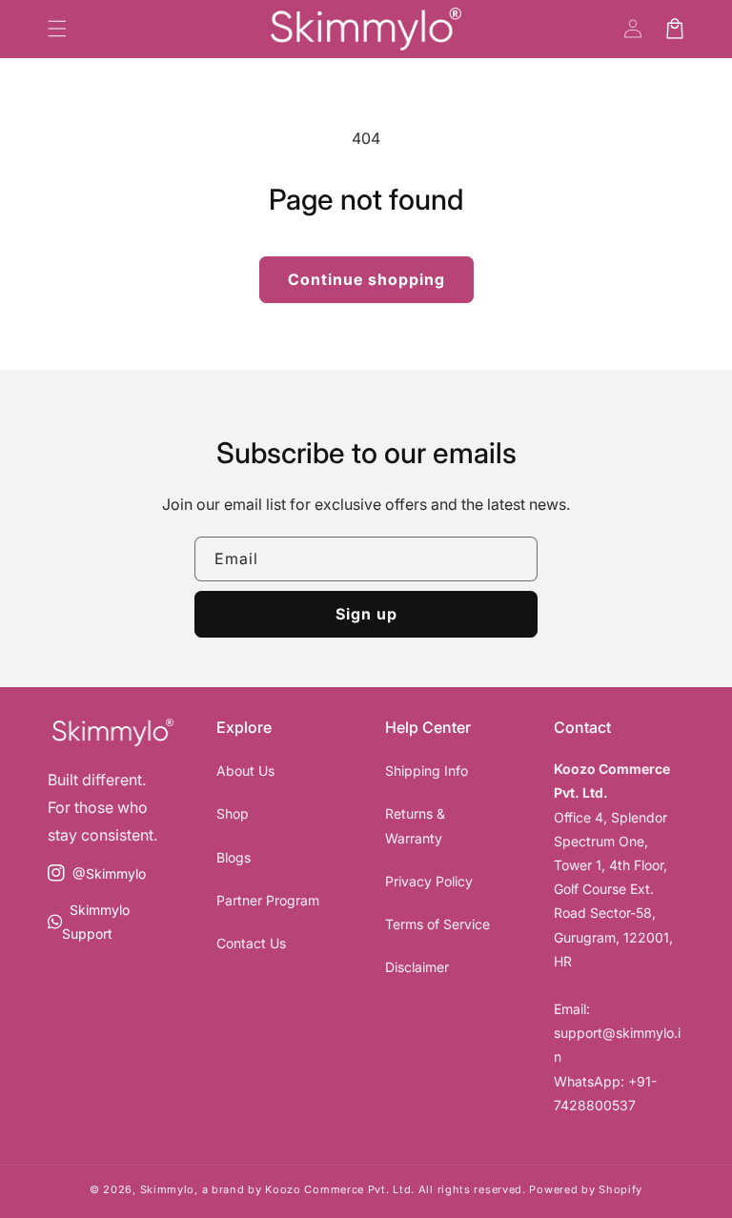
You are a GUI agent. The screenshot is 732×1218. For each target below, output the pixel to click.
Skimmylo (167, 1189)
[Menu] (57, 29)
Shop (232, 813)
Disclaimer (417, 967)
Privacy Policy (429, 881)
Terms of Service (437, 924)
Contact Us (251, 943)
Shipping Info (426, 770)
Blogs (233, 857)
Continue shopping (366, 279)
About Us (245, 770)
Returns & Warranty (415, 825)
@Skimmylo (96, 881)
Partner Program (267, 900)
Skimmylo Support (88, 923)
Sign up (366, 613)
